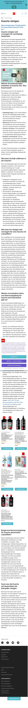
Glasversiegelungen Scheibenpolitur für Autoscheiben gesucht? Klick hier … (13, 27)
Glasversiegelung (5, 432)
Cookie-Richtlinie (8, 368)
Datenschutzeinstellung (14, 365)
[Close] (26, 5)
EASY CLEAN (4, 469)
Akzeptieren (14, 357)
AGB (2, 670)
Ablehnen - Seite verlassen (14, 361)
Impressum (21, 368)
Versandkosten (5, 652)
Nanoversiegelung (19, 433)
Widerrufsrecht (5, 659)
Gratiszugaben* (5, 690)
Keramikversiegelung (6, 471)
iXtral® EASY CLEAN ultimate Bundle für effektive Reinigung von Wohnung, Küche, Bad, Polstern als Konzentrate (7, 516)
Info (14, 7)
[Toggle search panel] (22, 13)
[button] (25, 14)
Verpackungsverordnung (7, 667)
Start (2, 18)
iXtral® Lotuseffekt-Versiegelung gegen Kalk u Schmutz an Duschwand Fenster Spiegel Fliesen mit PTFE (21, 474)
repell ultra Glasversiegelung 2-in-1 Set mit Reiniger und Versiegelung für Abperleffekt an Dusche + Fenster (7, 437)
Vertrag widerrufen (14, 698)
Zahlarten (3, 654)
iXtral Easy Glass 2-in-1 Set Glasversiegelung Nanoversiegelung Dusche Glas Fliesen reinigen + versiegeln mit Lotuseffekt (21, 439)
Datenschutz (15, 368)
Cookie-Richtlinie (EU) (6, 674)
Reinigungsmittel (19, 434)
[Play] (14, 75)
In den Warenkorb (7, 448)
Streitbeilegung (5, 693)
